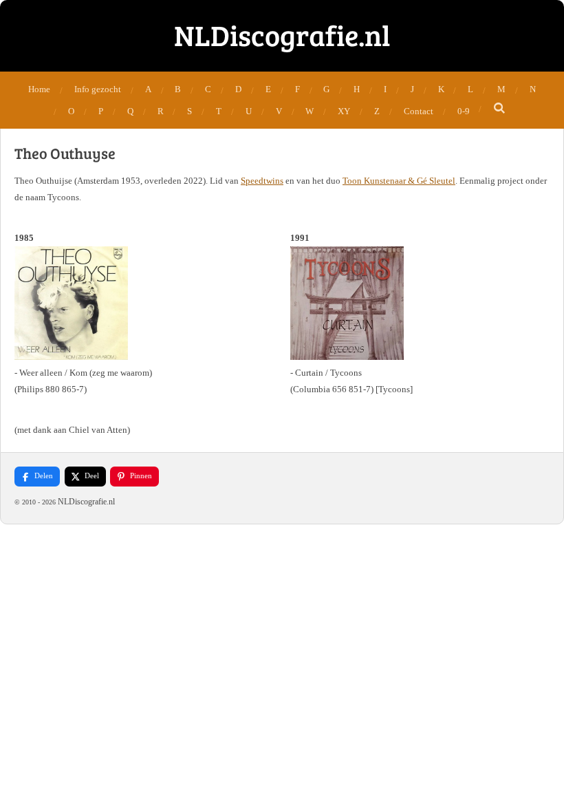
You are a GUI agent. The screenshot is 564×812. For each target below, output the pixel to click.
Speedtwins (262, 180)
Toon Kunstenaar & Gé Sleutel (399, 180)
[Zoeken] (499, 108)
